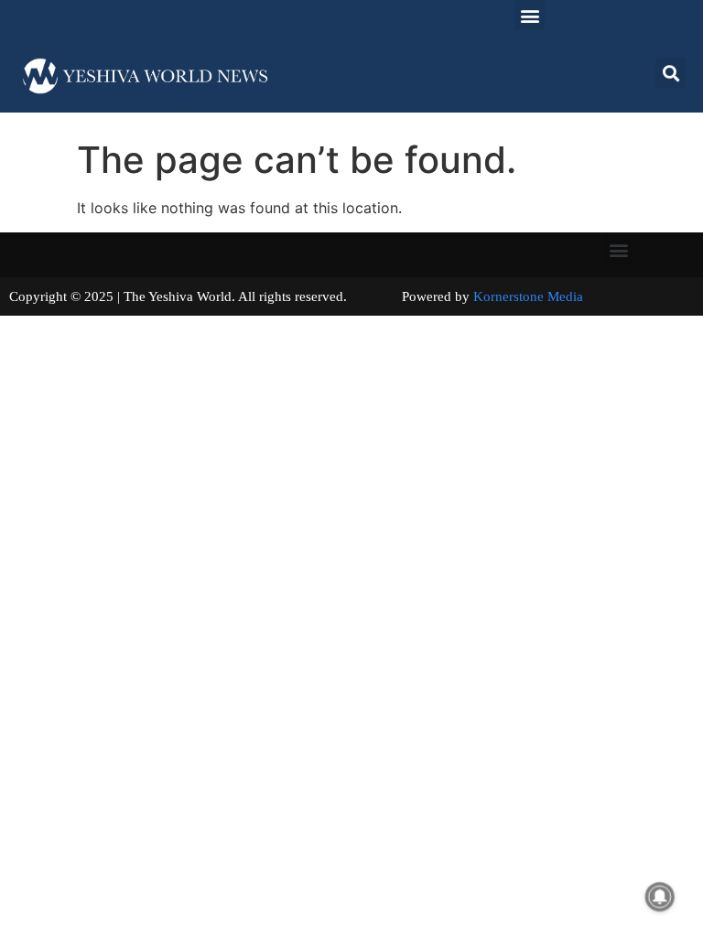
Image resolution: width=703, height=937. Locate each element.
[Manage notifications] (660, 896)
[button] (529, 15)
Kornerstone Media (528, 296)
